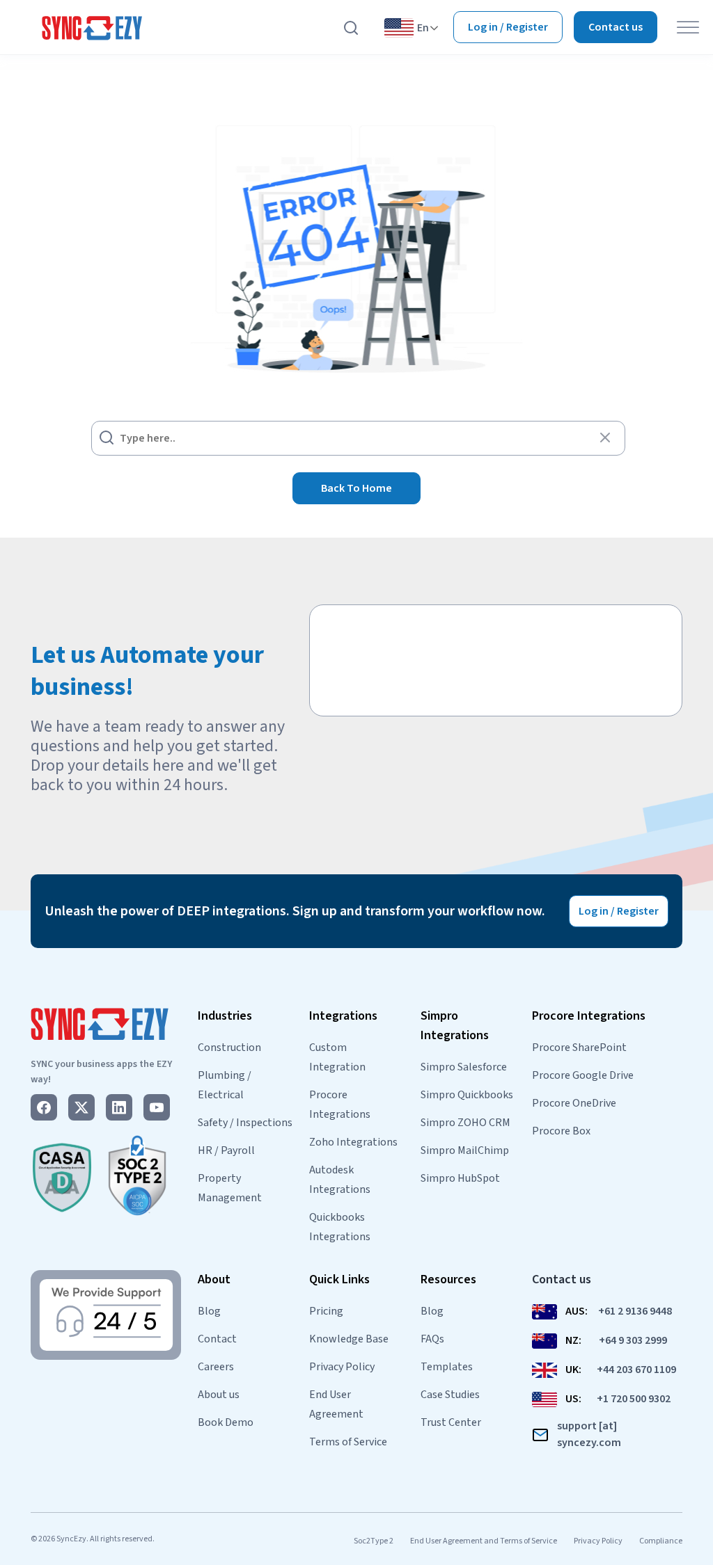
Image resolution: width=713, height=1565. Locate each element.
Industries (225, 1016)
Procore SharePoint (579, 1047)
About (214, 1279)
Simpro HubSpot (460, 1178)
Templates (447, 1366)
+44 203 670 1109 (636, 1369)
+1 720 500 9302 (634, 1398)
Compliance (660, 1541)
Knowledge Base (349, 1339)
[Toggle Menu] (688, 27)
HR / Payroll (226, 1150)
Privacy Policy (342, 1366)
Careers (216, 1366)
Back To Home (356, 488)
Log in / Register (508, 27)
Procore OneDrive (574, 1103)
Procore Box (561, 1131)
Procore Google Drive (583, 1075)
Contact (217, 1339)
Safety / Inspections (245, 1122)
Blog (209, 1311)
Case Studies (450, 1394)
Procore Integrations (588, 1016)
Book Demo (225, 1422)
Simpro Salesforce (464, 1067)
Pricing (326, 1311)
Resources (448, 1279)
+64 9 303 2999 (633, 1340)
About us (219, 1394)
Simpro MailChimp (465, 1150)
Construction (229, 1047)
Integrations (343, 1016)
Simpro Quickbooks (467, 1094)
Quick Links (339, 1279)
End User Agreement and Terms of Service (483, 1541)
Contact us (615, 27)
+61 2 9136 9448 (635, 1311)
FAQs (432, 1339)
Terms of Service (348, 1442)
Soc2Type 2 (373, 1541)
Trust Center (451, 1422)
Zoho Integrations (353, 1142)
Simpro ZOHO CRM (465, 1122)
